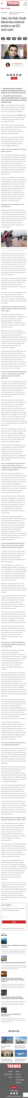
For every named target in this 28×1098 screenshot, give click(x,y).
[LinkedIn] (14, 39)
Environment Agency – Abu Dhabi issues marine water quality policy (14, 946)
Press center (18, 1074)
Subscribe (25, 5)
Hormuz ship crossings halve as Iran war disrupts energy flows (13, 13)
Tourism (8, 8)
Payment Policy (18, 1082)
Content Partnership (8, 1074)
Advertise (17, 1071)
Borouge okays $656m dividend (6, 1046)
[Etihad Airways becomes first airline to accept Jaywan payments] (21, 1053)
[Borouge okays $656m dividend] (7, 1040)
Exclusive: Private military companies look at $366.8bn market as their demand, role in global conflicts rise (12, 979)
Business (3, 8)
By (17, 64)
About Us (10, 1077)
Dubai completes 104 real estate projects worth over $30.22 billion (20, 1047)
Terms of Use (15, 928)
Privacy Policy (21, 928)
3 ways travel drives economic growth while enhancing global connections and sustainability (12, 997)
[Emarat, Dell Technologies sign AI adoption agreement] (7, 1053)
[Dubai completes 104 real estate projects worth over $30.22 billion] (21, 1040)
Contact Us (14, 1087)
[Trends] (13, 3)
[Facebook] (3, 39)
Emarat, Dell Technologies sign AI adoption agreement (7, 1060)
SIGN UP (14, 922)
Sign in (25, 2)
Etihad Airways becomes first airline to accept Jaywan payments (21, 1060)
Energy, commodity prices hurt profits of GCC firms (13, 962)
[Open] (2, 3)
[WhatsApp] (19, 39)
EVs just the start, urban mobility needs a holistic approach (11, 1014)
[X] (8, 39)
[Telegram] (25, 39)
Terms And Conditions (20, 1080)
